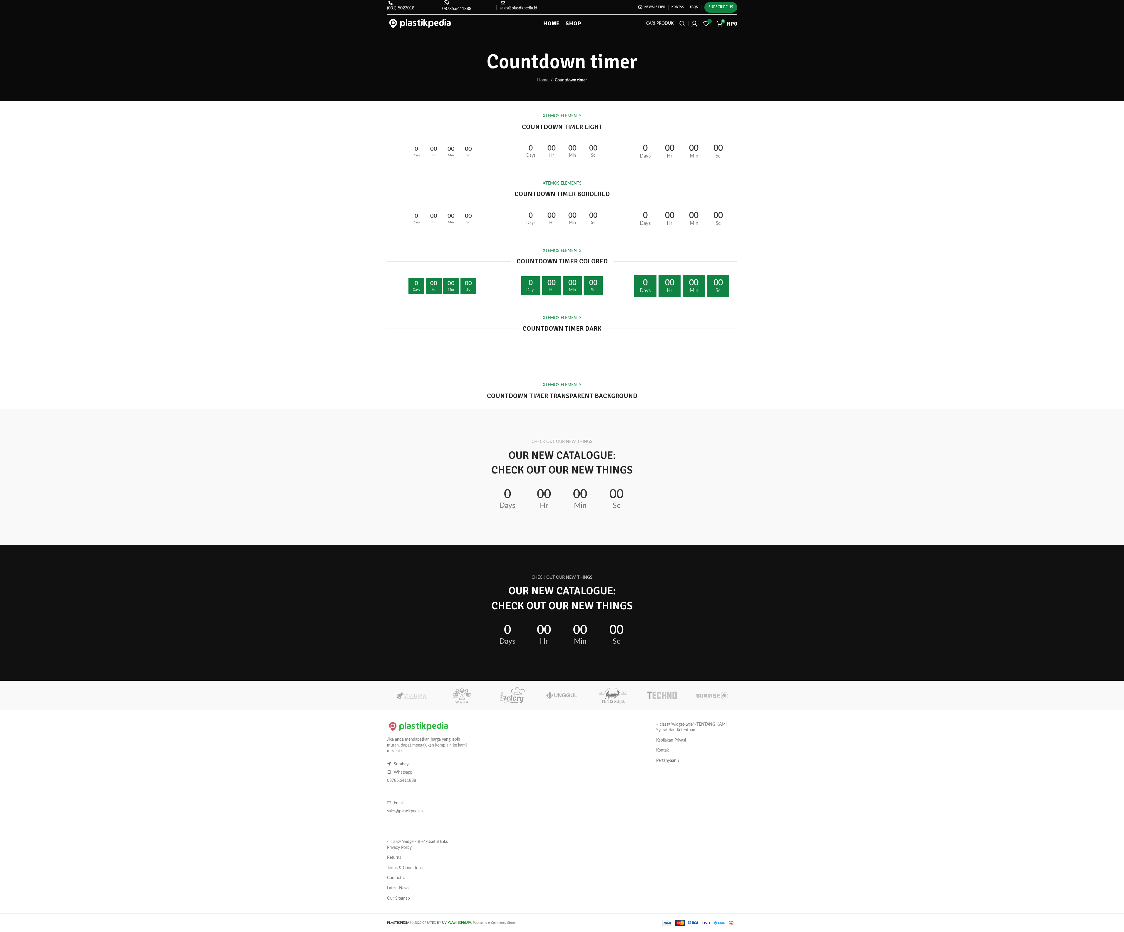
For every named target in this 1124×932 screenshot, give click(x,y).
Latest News (398, 888)
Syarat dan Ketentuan (675, 730)
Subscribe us (720, 7)
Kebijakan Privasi (671, 740)
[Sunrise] (712, 695)
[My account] (694, 23)
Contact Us (397, 878)
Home (542, 80)
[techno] (662, 695)
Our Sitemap (398, 898)
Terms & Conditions (405, 868)
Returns (394, 858)
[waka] (462, 695)
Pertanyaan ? (667, 761)
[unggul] (562, 695)
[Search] (682, 23)
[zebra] (412, 695)
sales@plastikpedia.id (518, 8)
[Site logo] (420, 23)
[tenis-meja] (612, 695)
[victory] (512, 695)
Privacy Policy (399, 848)
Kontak (662, 750)
